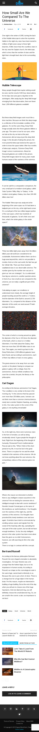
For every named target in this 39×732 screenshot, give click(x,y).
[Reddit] (28, 709)
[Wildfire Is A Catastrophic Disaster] (7, 672)
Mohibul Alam (8, 24)
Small (16, 611)
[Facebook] (5, 709)
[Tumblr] (34, 709)
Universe (22, 611)
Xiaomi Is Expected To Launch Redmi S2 (10, 634)
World (29, 611)
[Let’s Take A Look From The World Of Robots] (7, 651)
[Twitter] (19, 714)
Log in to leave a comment (19, 694)
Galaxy (10, 611)
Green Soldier (19, 729)
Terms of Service (9, 721)
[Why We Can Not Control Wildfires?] (7, 661)
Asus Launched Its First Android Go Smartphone (28, 634)
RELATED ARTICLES (10, 643)
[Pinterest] (22, 709)
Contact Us (19, 723)
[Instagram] (11, 709)
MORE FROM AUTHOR (27, 643)
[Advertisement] (19, 111)
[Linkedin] (16, 709)
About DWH (29, 721)
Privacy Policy (20, 721)
